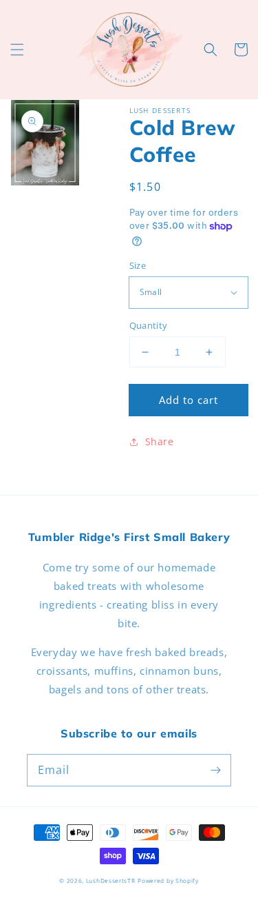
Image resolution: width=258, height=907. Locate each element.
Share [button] (159, 441)
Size (138, 265)
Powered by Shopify (168, 880)
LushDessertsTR (111, 880)
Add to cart (188, 400)
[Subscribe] (215, 770)
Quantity (148, 325)
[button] (17, 49)
